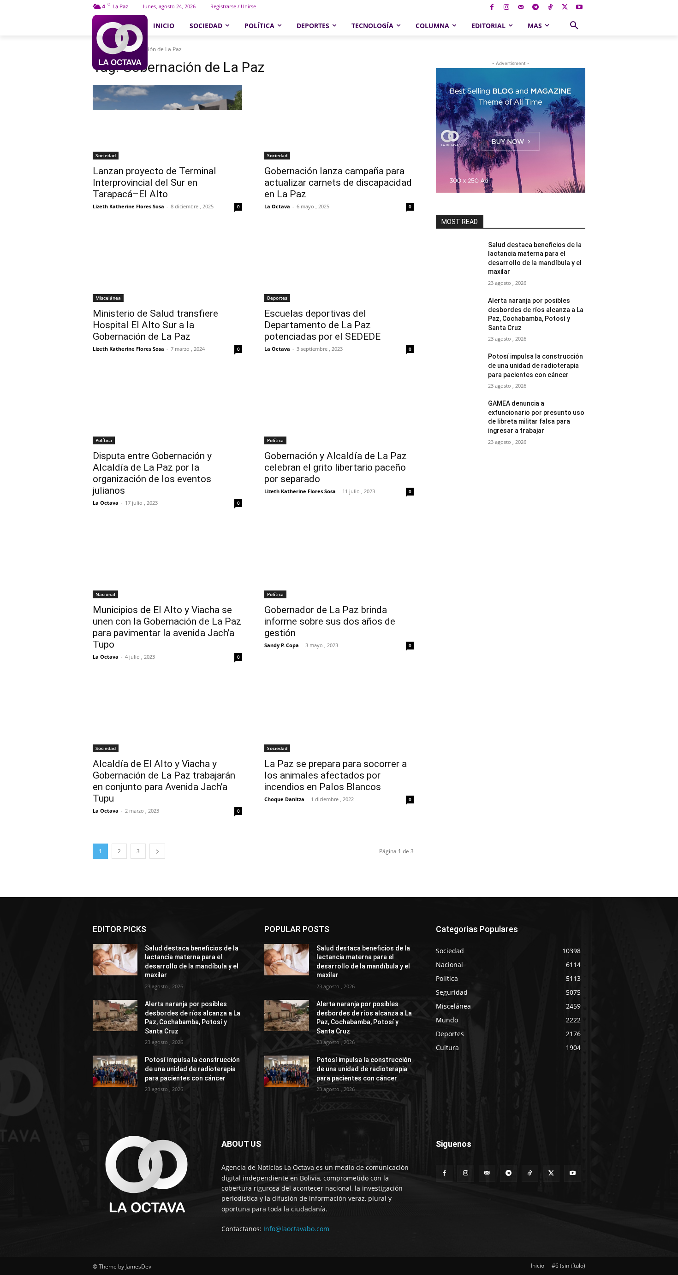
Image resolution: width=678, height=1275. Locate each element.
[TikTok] (550, 7)
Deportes (277, 298)
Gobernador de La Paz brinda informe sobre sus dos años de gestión (329, 621)
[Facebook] (492, 7)
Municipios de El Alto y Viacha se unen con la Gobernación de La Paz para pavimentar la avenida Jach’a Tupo (167, 627)
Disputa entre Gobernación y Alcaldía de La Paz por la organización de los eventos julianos (152, 473)
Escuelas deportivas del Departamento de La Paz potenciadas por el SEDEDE (322, 325)
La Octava (277, 206)
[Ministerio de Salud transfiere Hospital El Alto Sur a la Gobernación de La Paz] (167, 264)
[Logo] (120, 42)
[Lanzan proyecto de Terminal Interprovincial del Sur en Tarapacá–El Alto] (167, 122)
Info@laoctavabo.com (296, 1228)
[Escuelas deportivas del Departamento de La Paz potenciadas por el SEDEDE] (339, 264)
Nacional (105, 594)
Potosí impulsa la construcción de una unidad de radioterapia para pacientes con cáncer (535, 365)
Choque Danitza (284, 799)
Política (103, 440)
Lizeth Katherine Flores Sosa (128, 206)
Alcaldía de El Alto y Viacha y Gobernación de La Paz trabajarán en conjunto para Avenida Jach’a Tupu (164, 781)
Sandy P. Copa (281, 645)
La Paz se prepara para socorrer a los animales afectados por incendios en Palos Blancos (335, 775)
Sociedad (105, 155)
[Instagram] (506, 7)
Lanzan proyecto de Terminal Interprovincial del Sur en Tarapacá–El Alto (154, 182)
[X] (565, 7)
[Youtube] (579, 7)
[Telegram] (535, 7)
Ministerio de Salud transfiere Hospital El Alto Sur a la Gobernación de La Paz (155, 325)
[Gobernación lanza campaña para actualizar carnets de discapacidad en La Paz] (339, 122)
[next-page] (157, 851)
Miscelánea (108, 298)
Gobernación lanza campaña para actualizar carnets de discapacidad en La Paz (338, 182)
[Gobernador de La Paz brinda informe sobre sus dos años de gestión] (339, 561)
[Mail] (521, 7)
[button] (574, 26)
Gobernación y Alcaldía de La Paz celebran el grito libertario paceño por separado (335, 467)
